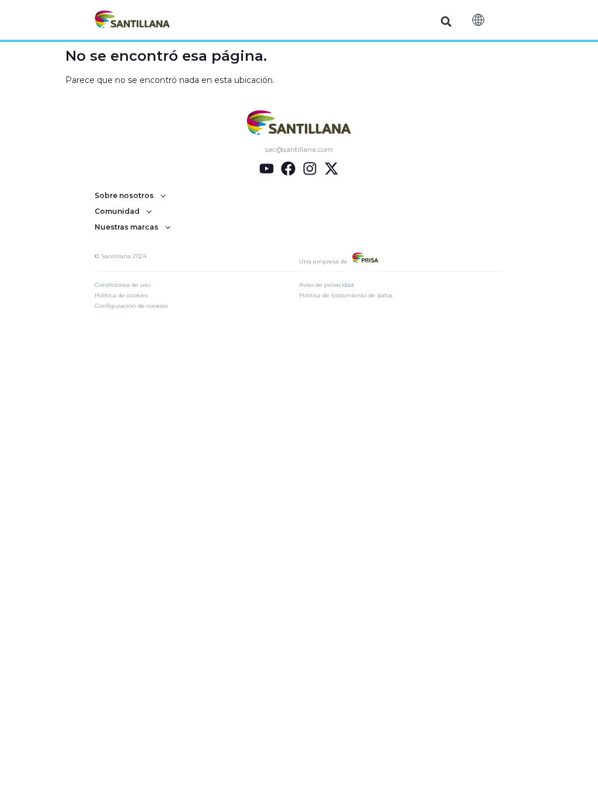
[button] (446, 21)
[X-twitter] (331, 168)
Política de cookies (121, 295)
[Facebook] (288, 168)
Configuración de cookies (131, 306)
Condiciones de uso (122, 285)
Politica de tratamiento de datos (345, 295)
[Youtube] (266, 168)
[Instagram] (310, 168)
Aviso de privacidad (326, 285)
